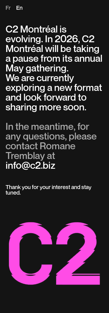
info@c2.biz (30, 166)
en (19, 8)
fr (8, 8)
